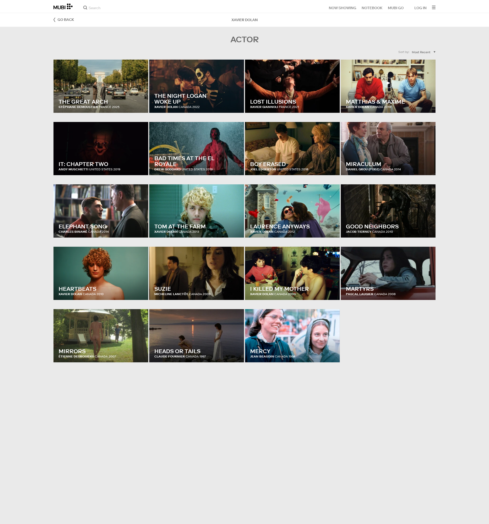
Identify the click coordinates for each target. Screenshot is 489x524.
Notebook (372, 8)
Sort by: (403, 52)
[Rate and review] (139, 103)
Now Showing (342, 8)
